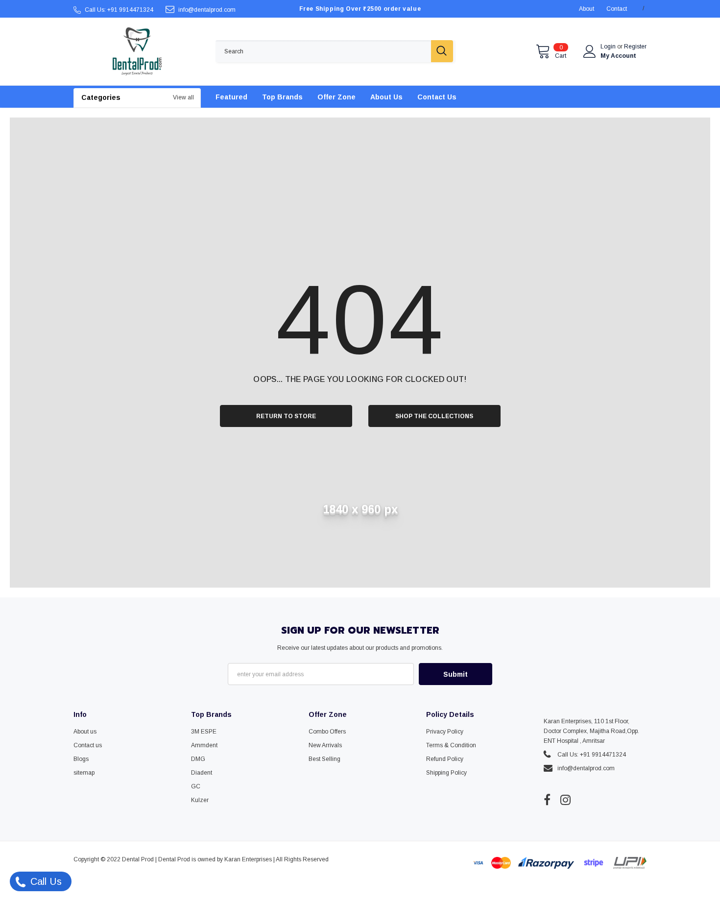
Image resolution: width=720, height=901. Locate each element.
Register (635, 46)
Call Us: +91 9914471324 (119, 9)
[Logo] (137, 51)
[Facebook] (547, 800)
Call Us (44, 881)
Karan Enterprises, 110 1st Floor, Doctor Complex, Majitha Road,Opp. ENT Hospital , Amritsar (591, 731)
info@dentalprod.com (207, 9)
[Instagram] (565, 800)
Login (608, 46)
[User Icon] (590, 51)
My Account (618, 55)
